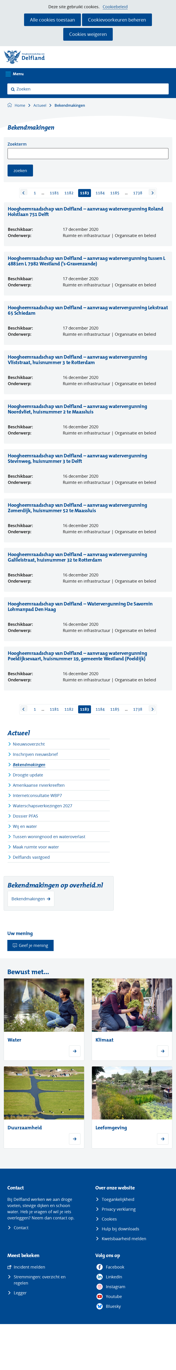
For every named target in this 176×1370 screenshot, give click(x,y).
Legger (20, 1292)
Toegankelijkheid (118, 1199)
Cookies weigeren (88, 34)
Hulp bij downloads (120, 1228)
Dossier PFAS (25, 816)
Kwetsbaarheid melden (124, 1238)
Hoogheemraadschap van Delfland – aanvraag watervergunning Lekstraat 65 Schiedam (88, 310)
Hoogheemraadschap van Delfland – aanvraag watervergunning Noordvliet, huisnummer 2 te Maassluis (77, 409)
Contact (21, 1227)
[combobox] (88, 88)
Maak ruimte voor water (36, 847)
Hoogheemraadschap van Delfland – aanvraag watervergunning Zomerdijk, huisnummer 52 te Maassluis (77, 507)
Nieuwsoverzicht (29, 744)
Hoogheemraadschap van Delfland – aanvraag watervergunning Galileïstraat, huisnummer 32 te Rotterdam (77, 557)
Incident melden (29, 1267)
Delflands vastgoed (31, 857)
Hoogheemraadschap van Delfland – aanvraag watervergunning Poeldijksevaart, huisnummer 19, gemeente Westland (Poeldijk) (85, 655)
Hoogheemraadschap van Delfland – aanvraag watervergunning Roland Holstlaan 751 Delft (85, 211)
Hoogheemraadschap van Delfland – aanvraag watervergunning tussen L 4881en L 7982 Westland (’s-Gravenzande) (86, 261)
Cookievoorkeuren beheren (117, 19)
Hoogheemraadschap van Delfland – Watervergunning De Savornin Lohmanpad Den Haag (80, 606)
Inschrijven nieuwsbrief (35, 754)
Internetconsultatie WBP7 (37, 795)
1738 (137, 193)
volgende (152, 192)
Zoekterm (17, 144)
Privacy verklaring (119, 1209)
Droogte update (28, 775)
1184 (100, 193)
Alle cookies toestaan (52, 19)
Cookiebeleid (115, 6)
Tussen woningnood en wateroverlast (49, 836)
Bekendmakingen (29, 764)
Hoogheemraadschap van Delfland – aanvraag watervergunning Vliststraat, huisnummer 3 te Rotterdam (77, 359)
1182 (69, 193)
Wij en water (25, 826)
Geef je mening (33, 945)
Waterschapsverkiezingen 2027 (42, 805)
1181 (54, 193)
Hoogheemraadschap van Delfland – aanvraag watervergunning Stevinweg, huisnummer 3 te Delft (77, 458)
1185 (114, 193)
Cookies (109, 1219)
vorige (23, 192)
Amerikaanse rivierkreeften (39, 785)
